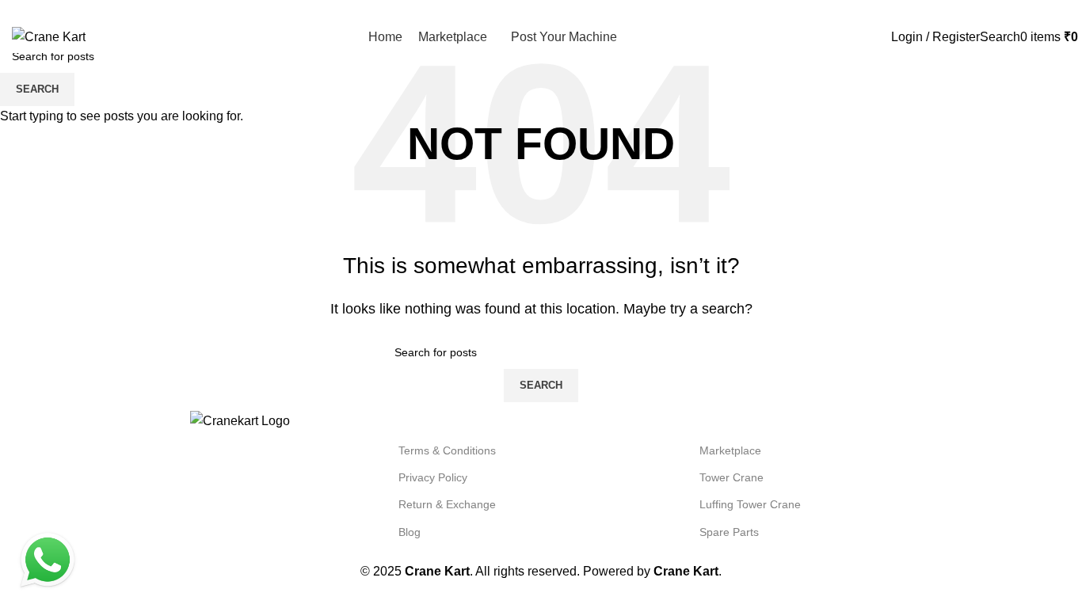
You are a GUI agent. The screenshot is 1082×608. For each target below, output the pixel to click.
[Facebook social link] (988, 10)
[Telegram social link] (1061, 10)
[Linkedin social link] (1043, 10)
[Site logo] (49, 36)
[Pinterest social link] (1024, 10)
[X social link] (1006, 10)
